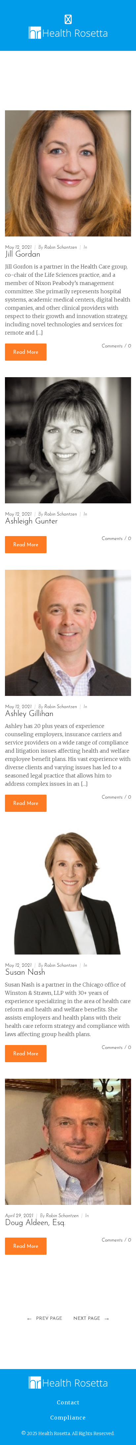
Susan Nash (25, 973)
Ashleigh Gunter (31, 521)
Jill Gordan (22, 255)
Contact (68, 1402)
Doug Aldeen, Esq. (35, 1223)
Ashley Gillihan (29, 714)
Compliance (68, 1417)
